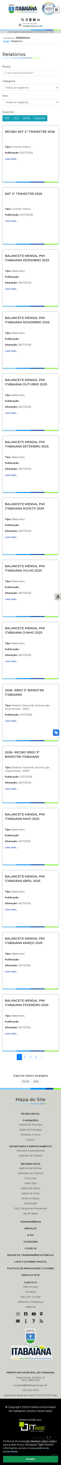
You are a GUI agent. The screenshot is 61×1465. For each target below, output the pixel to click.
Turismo (30, 1139)
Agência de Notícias (30, 1168)
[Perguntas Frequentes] (34, 19)
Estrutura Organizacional (30, 1150)
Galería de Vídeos (30, 1188)
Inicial (6, 41)
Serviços (30, 1228)
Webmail (31, 1306)
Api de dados (30, 1213)
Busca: (6, 66)
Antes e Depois (30, 1198)
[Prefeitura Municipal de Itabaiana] (23, 8)
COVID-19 (30, 1248)
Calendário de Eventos (30, 1173)
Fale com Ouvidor (30, 1296)
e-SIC (30, 1235)
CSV (7, 118)
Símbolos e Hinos (30, 1134)
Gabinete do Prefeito (30, 1155)
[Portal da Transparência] (30, 19)
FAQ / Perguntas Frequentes (30, 1208)
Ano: (5, 95)
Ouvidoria (30, 1241)
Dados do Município (30, 1129)
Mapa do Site (30, 1275)
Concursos (30, 1178)
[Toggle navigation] (56, 10)
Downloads (30, 1203)
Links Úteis (30, 1183)
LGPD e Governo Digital (30, 1261)
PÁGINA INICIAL (30, 1113)
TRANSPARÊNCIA (30, 1221)
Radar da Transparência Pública (30, 1255)
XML (36, 1081)
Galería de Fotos (30, 1193)
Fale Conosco (30, 1286)
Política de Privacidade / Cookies (30, 1268)
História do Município (30, 1124)
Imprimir (39, 118)
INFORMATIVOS (30, 1163)
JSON (26, 118)
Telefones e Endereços (30, 1301)
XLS (16, 118)
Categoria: (8, 81)
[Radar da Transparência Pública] (38, 19)
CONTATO (30, 1282)
